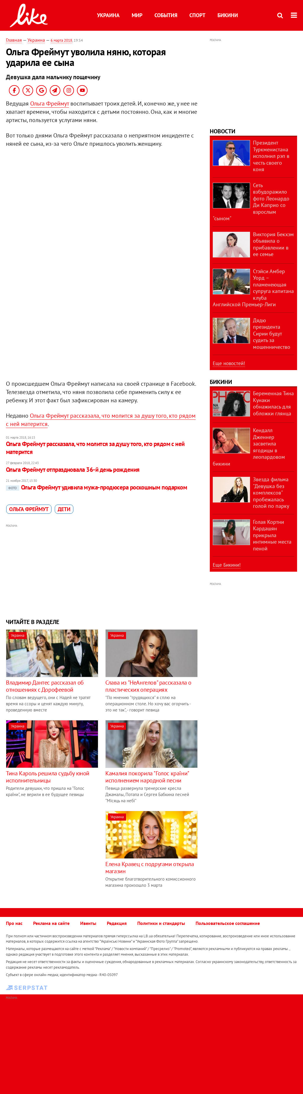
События (165, 15)
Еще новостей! (229, 363)
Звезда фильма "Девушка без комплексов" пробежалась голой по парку (271, 492)
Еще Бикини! (227, 565)
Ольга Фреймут (49, 103)
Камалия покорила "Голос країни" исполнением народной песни (147, 776)
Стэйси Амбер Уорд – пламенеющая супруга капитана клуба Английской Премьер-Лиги (253, 288)
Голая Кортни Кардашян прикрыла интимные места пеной (272, 535)
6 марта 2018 (61, 40)
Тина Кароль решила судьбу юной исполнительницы (47, 776)
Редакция (117, 923)
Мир (137, 15)
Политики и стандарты (161, 923)
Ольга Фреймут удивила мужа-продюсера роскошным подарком (97, 487)
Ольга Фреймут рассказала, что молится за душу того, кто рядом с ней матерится (95, 448)
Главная (14, 40)
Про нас (14, 923)
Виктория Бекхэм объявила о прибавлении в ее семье (273, 244)
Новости (222, 131)
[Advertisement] (102, 570)
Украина (108, 15)
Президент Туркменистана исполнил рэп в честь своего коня (271, 156)
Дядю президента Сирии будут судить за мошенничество (271, 333)
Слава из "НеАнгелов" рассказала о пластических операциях (148, 686)
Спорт (197, 15)
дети (64, 509)
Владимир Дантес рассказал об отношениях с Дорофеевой (45, 686)
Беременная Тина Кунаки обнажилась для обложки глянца (273, 403)
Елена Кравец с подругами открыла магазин (149, 867)
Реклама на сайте (51, 923)
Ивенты (88, 923)
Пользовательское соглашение (228, 923)
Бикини (227, 15)
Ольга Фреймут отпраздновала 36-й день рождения (73, 470)
